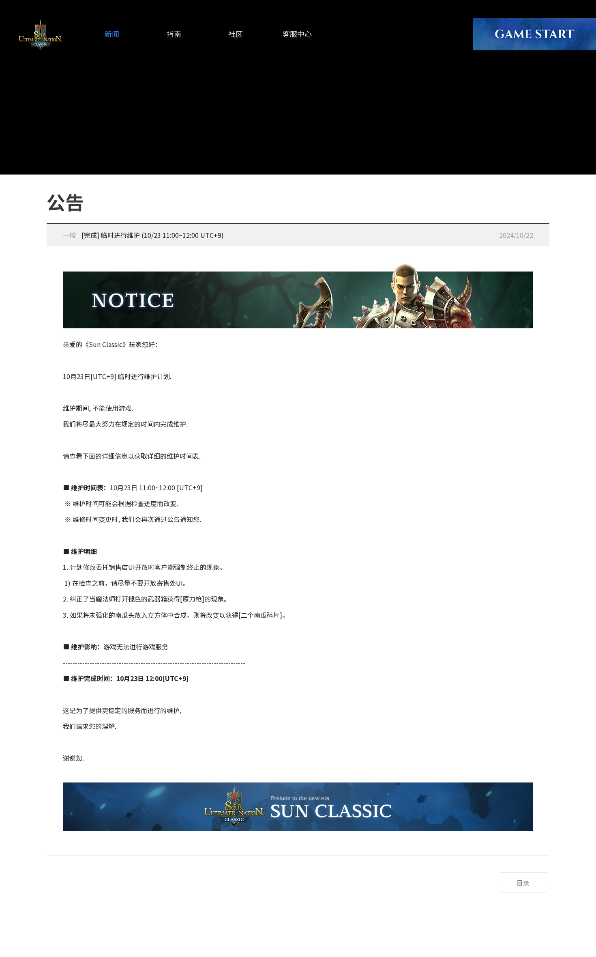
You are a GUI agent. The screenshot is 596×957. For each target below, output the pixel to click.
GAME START (534, 34)
